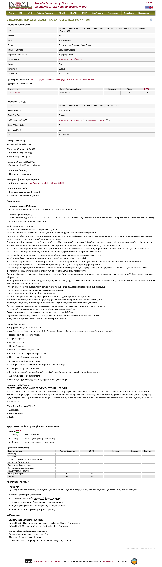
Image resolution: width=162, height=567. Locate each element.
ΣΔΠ (21, 13)
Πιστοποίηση (113, 13)
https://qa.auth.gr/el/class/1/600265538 (46, 183)
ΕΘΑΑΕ (73, 13)
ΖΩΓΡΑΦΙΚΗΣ (14, 93)
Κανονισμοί (143, 13)
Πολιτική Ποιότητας (45, 13)
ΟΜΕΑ (84, 13)
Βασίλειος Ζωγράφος (97, 120)
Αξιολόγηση (97, 13)
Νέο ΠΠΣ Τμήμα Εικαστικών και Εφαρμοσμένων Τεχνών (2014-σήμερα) (62, 80)
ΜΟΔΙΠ (62, 13)
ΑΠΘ (30, 13)
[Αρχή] (21, 9)
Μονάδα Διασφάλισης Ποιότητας (48, 561)
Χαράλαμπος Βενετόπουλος (71, 59)
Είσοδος (150, 2)
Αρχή (11, 13)
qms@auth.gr (108, 561)
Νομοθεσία (129, 13)
